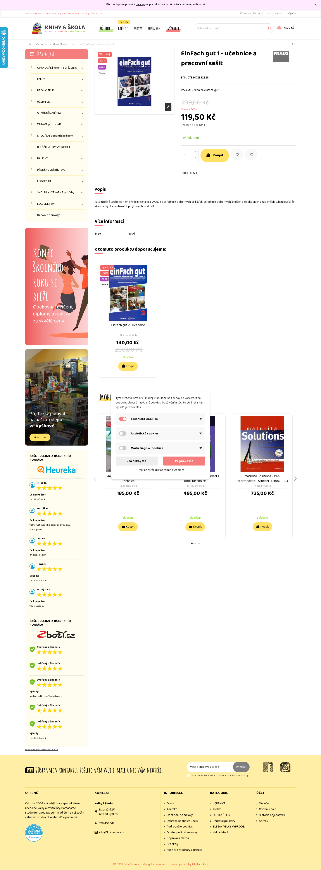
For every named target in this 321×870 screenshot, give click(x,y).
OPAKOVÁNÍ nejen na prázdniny (57, 68)
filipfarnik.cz (200, 864)
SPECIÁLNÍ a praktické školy (55, 136)
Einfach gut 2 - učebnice (128, 325)
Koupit (218, 155)
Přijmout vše (184, 460)
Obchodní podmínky (180, 815)
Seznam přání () (252, 13)
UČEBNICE (43, 102)
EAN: (184, 77)
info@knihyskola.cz (111, 832)
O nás (268, 13)
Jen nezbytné (136, 460)
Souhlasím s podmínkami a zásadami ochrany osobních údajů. (220, 775)
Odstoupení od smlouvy (182, 832)
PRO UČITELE (45, 90)
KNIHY (41, 79)
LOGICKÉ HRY (46, 204)
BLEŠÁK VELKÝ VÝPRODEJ (53, 147)
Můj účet (291, 13)
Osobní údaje (267, 809)
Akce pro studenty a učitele (184, 850)
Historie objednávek (272, 815)
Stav (98, 234)
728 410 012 (106, 823)
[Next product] (295, 44)
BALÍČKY (42, 158)
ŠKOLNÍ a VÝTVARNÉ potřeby (55, 192)
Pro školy (173, 844)
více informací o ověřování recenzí (41, 749)
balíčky (140, 4)
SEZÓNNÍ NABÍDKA (49, 113)
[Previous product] (293, 44)
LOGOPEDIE (44, 181)
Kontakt (279, 13)
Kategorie (46, 54)
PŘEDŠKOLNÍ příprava (51, 170)
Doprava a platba (178, 838)
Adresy (263, 821)
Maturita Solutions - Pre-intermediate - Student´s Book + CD (262, 478)
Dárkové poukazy (48, 215)
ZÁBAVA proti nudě (49, 124)
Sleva (193, 172)
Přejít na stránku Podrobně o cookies (161, 469)
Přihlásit (241, 766)
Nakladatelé (220, 832)
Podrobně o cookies (180, 826)
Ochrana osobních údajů (182, 821)
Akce (185, 172)
